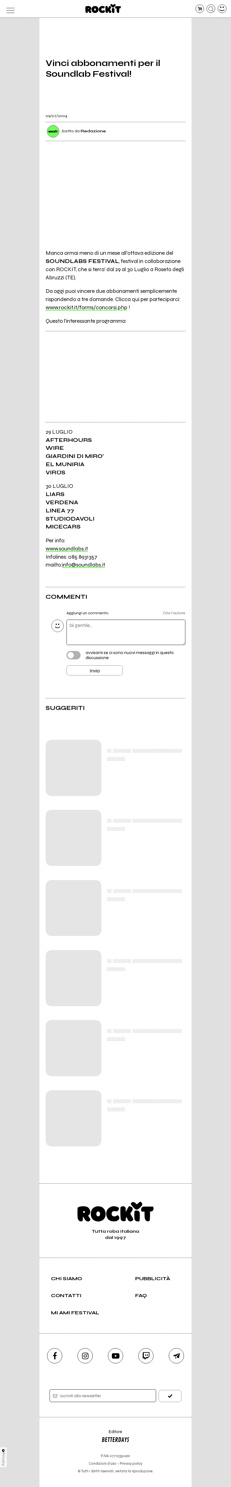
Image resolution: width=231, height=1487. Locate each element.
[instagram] (85, 1355)
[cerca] (210, 9)
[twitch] (146, 1355)
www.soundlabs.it (67, 548)
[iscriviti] (170, 1396)
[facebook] (54, 1355)
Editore (111, 1434)
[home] (103, 8)
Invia (95, 671)
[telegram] (176, 1355)
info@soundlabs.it (83, 565)
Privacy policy (131, 1463)
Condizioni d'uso (102, 1463)
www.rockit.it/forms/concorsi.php (86, 307)
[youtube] (115, 1355)
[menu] (9, 9)
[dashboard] (222, 9)
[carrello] (200, 9)
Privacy (3, 1459)
